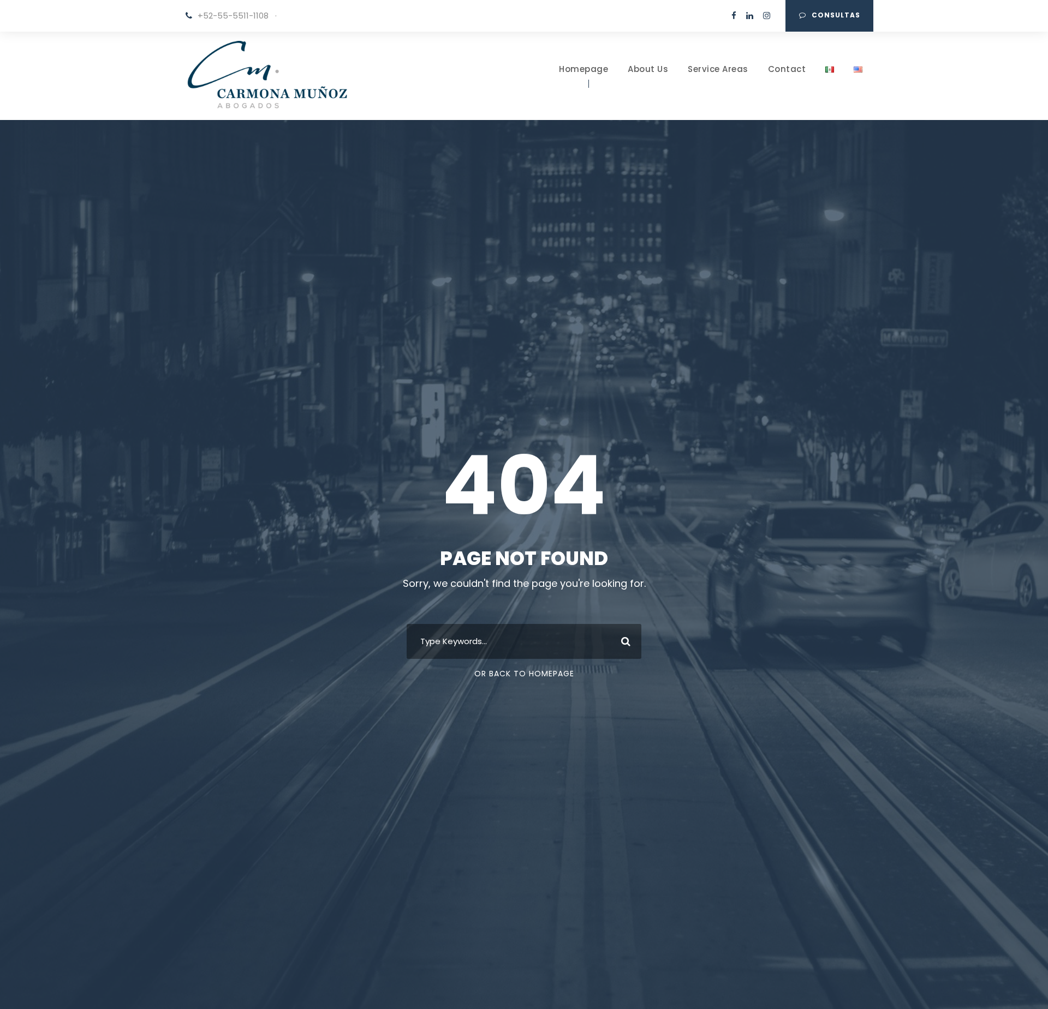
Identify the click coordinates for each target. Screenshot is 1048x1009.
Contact (787, 69)
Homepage (583, 69)
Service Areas (718, 69)
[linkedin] (749, 15)
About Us (648, 69)
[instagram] (766, 15)
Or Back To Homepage (524, 673)
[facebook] (733, 15)
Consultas (836, 15)
